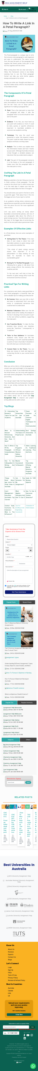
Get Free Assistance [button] (19, 592)
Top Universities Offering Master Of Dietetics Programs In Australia (31, 467)
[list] (19, 545)
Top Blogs (9, 406)
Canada (10, 990)
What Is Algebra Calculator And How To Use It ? (20, 495)
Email (7, 536)
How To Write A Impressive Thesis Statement (21, 823)
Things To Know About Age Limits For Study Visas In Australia (10, 482)
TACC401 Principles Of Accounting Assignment (29, 824)
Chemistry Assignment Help (12, 757)
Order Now (19, 1014)
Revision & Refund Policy (16, 980)
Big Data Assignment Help (11, 745)
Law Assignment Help (10, 769)
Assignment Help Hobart (11, 732)
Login (10, 967)
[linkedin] (25, 1038)
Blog (12, 16)
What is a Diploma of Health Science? (16, 694)
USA (9, 993)
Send (32, 1027)
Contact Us (12, 957)
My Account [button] (23, 9)
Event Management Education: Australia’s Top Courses (10, 495)
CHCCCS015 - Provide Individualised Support (5, 822)
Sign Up (10, 969)
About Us (11, 949)
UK (9, 995)
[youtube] (28, 1035)
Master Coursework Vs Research (19, 463)
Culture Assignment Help (11, 751)
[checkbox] (5, 585)
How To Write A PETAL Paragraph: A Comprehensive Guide (10, 450)
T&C (15, 585)
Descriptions (9, 566)
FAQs (10, 972)
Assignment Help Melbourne (12, 714)
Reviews (11, 951)
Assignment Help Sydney (11, 720)
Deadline (8, 554)
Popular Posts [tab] (11, 602)
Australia (11, 988)
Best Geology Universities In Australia (31, 433)
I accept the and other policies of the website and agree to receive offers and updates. (18, 586)
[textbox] (19, 539)
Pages (19, 547)
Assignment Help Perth (10, 726)
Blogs (10, 959)
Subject (8, 542)
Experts (10, 954)
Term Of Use (12, 975)
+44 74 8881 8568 (12, 1033)
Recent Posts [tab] (27, 602)
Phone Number (9, 560)
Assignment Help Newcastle (12, 707)
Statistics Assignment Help (12, 763)
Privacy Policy (13, 977)
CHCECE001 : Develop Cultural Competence (13, 822)
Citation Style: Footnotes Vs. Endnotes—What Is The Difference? (10, 510)
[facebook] (25, 1035)
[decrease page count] (7, 550)
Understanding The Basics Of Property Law (20, 433)
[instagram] (32, 1035)
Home (5, 16)
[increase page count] (31, 550)
